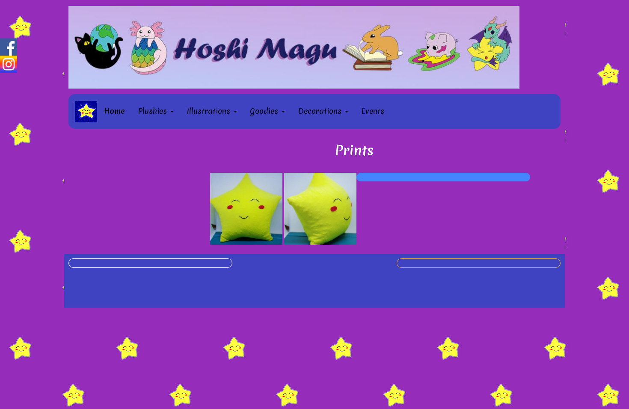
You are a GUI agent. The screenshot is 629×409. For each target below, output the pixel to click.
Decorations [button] (321, 111)
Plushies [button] (153, 111)
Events (372, 111)
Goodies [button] (265, 111)
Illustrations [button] (210, 111)
